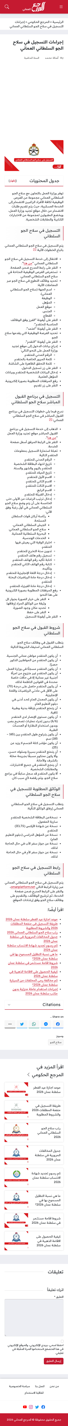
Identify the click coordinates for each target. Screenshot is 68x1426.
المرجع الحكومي (39, 22)
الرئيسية (57, 22)
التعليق (58, 1296)
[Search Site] (7, 6)
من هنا (28, 263)
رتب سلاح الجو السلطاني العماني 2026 (32, 932)
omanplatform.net (23, 887)
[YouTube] (24, 1406)
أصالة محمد (51, 57)
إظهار (13, 180)
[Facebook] (57, 1024)
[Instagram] (30, 1406)
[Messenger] (45, 1024)
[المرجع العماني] (34, 7)
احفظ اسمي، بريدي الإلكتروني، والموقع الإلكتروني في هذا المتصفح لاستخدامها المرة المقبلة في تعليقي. (35, 1349)
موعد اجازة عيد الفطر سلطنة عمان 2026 (32, 919)
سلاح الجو (55, 1042)
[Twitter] (22, 1024)
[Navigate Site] (61, 6)
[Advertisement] (34, 100)
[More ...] (10, 1024)
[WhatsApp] (34, 1024)
